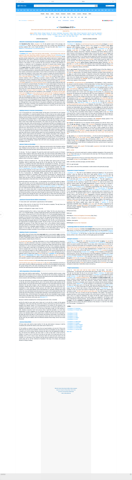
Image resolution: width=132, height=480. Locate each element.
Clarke (71, 33)
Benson (48, 33)
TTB (67, 36)
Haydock (44, 34)
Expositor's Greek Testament (75, 170)
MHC (81, 34)
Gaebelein (99, 33)
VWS (70, 36)
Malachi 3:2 (54, 186)
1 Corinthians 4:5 (101, 242)
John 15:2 (105, 200)
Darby (75, 33)
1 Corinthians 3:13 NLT (72, 314)
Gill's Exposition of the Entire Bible (30, 271)
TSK (76, 36)
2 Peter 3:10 (39, 255)
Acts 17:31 (88, 179)
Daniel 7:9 (91, 189)
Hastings (49, 34)
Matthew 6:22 (91, 90)
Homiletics (55, 34)
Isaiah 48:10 (81, 102)
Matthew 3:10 (79, 283)
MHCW (84, 34)
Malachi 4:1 (21, 48)
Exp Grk (94, 33)
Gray (36, 34)
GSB (31, 34)
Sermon (60, 36)
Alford (35, 33)
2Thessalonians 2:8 (39, 48)
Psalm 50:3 (91, 232)
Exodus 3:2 (87, 88)
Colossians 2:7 (42, 85)
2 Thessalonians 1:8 (27, 168)
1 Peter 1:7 (60, 186)
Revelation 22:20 (85, 251)
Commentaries (24, 20)
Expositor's (84, 33)
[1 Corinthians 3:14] (130, 217)
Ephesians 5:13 (43, 297)
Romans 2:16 (82, 179)
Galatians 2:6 (105, 202)
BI (51, 33)
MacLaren (76, 34)
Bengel (44, 33)
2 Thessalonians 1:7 (105, 288)
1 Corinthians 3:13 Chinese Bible (74, 326)
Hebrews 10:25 (75, 242)
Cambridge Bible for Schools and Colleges (79, 226)
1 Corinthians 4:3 (93, 242)
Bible (20, 20)
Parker (92, 34)
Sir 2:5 (99, 102)
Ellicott (79, 33)
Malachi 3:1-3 (61, 47)
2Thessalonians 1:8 (29, 48)
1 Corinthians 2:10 (79, 186)
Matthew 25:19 (95, 179)
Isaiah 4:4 (42, 186)
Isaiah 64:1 (110, 189)
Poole (99, 34)
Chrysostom (66, 33)
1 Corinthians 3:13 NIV (72, 313)
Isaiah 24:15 (48, 186)
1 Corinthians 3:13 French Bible (74, 327)
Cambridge (59, 33)
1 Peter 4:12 (39, 76)
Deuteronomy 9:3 (84, 232)
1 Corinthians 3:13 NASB (73, 317)
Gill (34, 34)
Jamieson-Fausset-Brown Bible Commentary (33, 199)
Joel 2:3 (23, 255)
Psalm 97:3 (97, 232)
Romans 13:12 (76, 155)
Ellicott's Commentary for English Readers (32, 41)
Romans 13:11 (81, 180)
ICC (59, 34)
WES (73, 36)
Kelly (65, 34)
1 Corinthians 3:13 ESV (72, 316)
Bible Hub (69, 331)
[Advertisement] (66, 368)
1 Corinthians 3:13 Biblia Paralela (75, 324)
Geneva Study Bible (25, 322)
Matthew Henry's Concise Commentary (31, 110)
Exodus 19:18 (95, 88)
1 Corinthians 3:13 (23, 53)
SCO (64, 36)
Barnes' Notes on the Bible (27, 144)
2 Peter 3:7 (30, 94)
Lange (71, 34)
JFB (62, 34)
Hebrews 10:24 (70, 48)
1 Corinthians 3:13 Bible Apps (74, 321)
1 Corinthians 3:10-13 (101, 207)
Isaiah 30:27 (104, 189)
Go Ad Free (3, 474)
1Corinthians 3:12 (23, 45)
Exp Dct (89, 33)
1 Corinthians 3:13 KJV (72, 319)
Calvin (54, 33)
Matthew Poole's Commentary (28, 232)
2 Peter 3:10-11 (42, 168)
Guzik (39, 34)
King (68, 34)
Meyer (88, 34)
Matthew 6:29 (99, 90)
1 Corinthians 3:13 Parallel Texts (74, 310)
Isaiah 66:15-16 (105, 232)
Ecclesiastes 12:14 (60, 55)
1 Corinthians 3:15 (102, 48)
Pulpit (56, 36)
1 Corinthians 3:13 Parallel (73, 323)
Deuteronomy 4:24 (74, 232)
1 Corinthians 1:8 (52, 253)
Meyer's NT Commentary (74, 41)
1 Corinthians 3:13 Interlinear (74, 308)
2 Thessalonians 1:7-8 (95, 250)
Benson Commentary (26, 51)
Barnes (39, 33)
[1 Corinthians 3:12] (1, 217)
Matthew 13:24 (102, 174)
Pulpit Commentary (73, 268)
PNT (96, 34)
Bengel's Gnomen (72, 238)
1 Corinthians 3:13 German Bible (74, 329)
